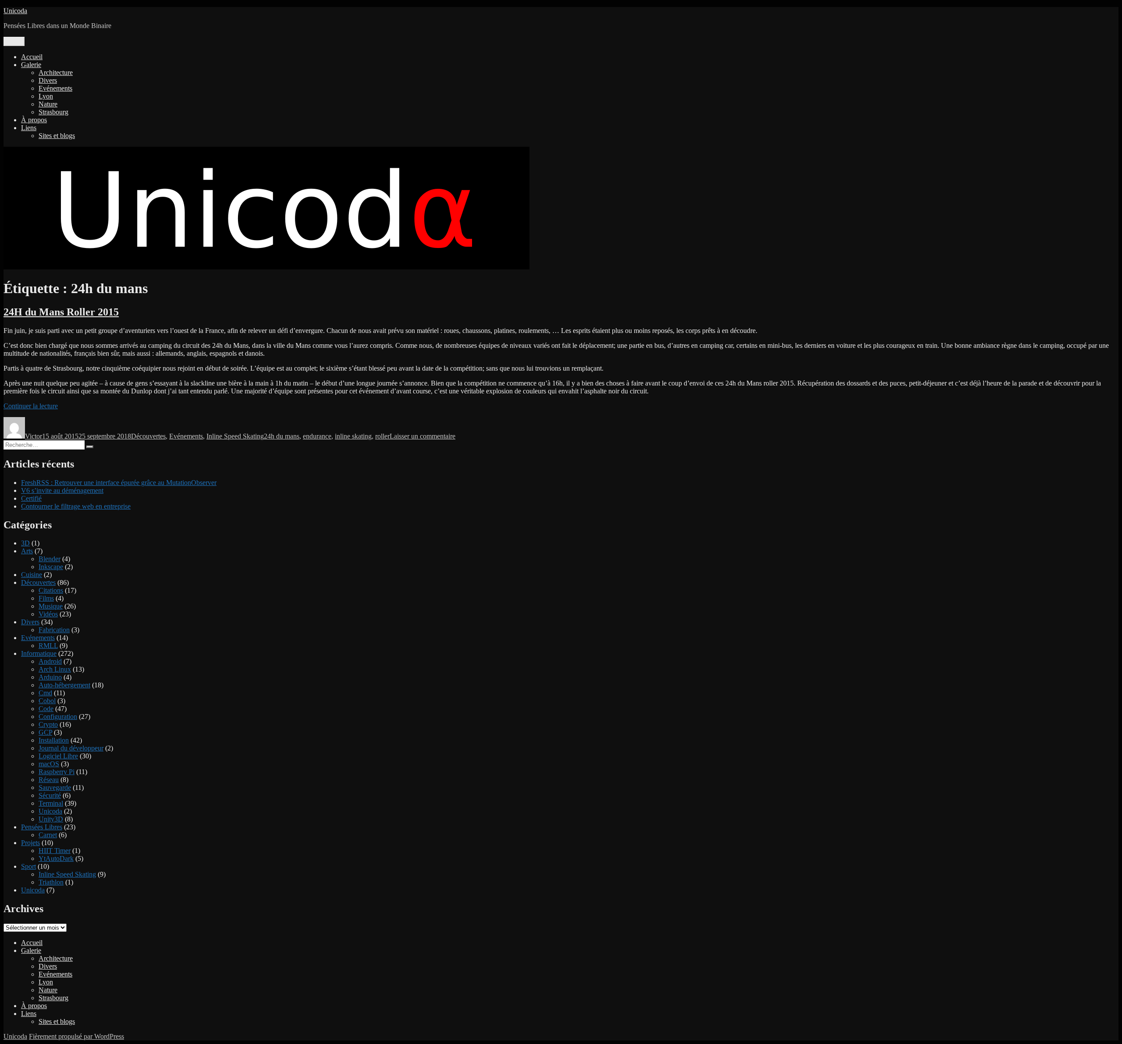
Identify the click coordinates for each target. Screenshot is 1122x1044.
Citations (51, 590)
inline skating (353, 436)
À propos (34, 120)
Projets (30, 842)
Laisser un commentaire (422, 436)
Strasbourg (53, 112)
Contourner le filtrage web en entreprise (76, 506)
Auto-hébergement (64, 685)
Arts (27, 551)
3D (25, 543)
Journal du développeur (71, 748)
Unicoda (15, 10)
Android (50, 661)
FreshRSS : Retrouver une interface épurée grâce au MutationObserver (119, 482)
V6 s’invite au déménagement (62, 490)
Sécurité (50, 795)
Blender (49, 559)
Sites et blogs (57, 135)
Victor (33, 436)
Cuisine (31, 574)
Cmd (45, 693)
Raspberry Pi (57, 771)
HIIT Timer (55, 850)
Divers (48, 80)
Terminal (51, 803)
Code (46, 708)
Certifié (31, 498)
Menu (14, 41)
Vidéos (48, 614)
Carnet (48, 835)
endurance (317, 436)
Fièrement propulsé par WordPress (76, 1036)
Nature (48, 104)
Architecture (56, 72)
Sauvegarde (55, 787)
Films (46, 598)
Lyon (46, 96)
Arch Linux (55, 669)
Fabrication (54, 629)
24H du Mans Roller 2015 (61, 312)
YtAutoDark (56, 858)
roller (382, 436)
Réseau (49, 779)
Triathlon (51, 882)
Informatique (39, 653)
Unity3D (51, 819)
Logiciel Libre (58, 756)
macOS (49, 764)
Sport (28, 866)
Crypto (48, 724)
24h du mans (281, 436)
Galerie (31, 64)
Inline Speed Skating (235, 436)
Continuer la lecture (31, 406)
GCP (45, 732)
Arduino (50, 677)
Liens (28, 127)
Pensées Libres (41, 827)
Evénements (55, 88)
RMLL (48, 645)
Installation (54, 740)
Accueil (32, 56)
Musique (51, 606)
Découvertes (148, 436)
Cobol (47, 700)
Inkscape (51, 566)
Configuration (58, 716)
